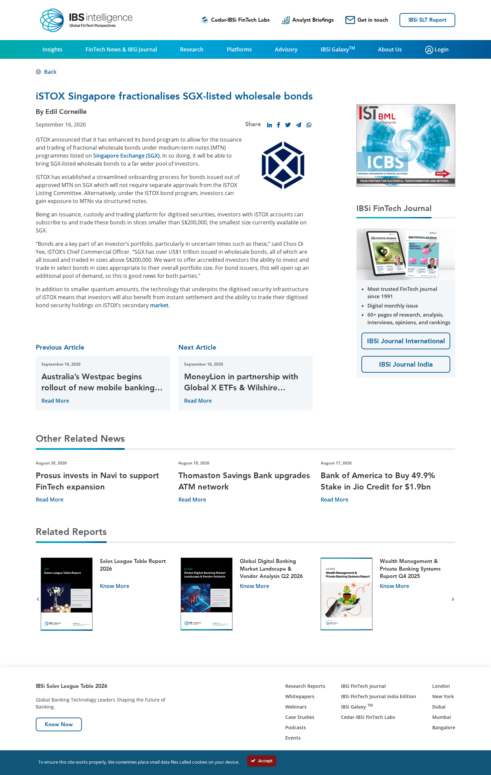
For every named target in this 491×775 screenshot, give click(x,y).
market (159, 305)
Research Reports (305, 686)
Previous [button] (38, 599)
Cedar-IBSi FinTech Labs (240, 20)
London (441, 686)
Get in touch (372, 20)
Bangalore (443, 727)
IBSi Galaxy (338, 49)
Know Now (59, 724)
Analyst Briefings (313, 20)
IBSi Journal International (406, 341)
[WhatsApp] (309, 125)
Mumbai (441, 717)
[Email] (299, 125)
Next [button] (453, 599)
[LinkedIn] (269, 125)
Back (50, 71)
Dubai (439, 707)
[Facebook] (278, 125)
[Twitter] (288, 125)
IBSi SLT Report (427, 20)
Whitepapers (299, 696)
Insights (52, 49)
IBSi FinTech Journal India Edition (378, 696)
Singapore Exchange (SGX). (127, 155)
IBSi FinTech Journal (363, 686)
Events (293, 738)
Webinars (296, 707)
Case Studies (299, 717)
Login (441, 49)
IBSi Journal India (406, 364)
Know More (114, 586)
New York (443, 696)
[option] (106, 599)
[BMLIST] (406, 145)
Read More (55, 400)
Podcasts (295, 727)
